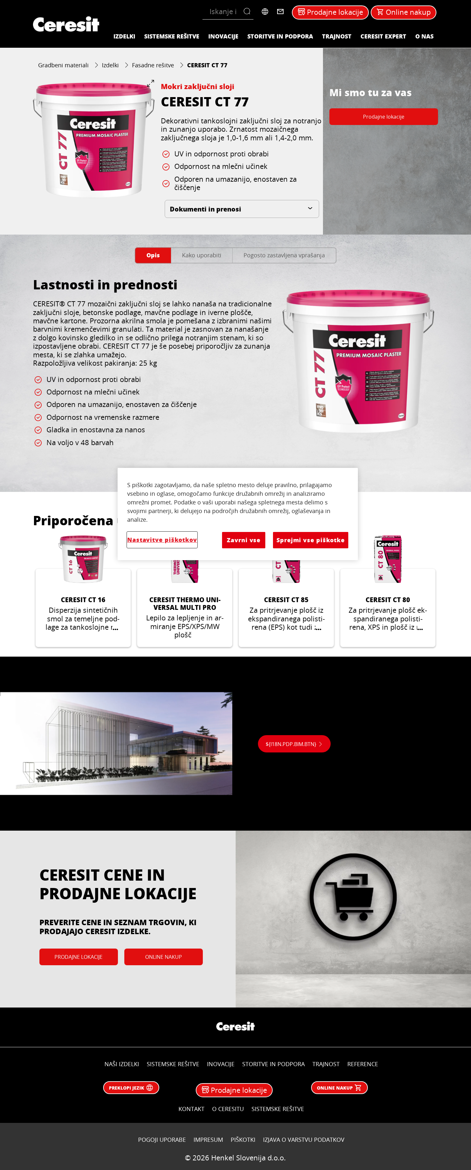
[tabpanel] (235, 374)
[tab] (153, 255)
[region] (238, 514)
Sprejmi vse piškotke (311, 540)
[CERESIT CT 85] (286, 591)
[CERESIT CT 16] (83, 591)
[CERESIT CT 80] (387, 591)
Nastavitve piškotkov (162, 539)
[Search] (248, 11)
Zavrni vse (243, 540)
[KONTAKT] (280, 11)
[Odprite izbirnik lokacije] (265, 11)
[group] (93, 140)
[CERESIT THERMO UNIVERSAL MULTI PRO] (184, 591)
